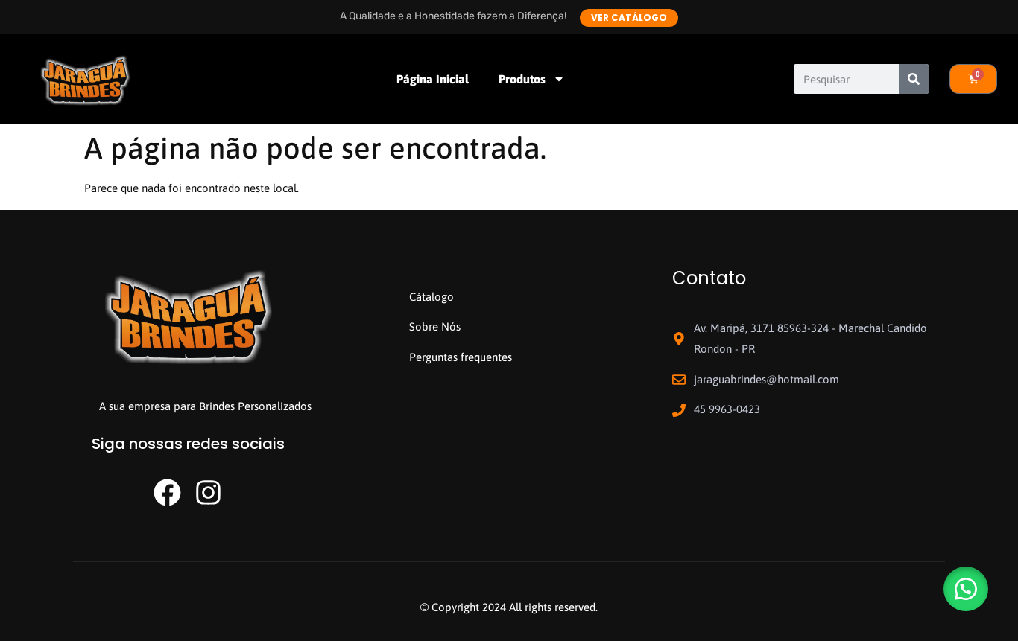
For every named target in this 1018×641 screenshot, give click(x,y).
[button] (965, 589)
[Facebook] (167, 492)
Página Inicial (432, 79)
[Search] (914, 79)
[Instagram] (208, 492)
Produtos (522, 79)
